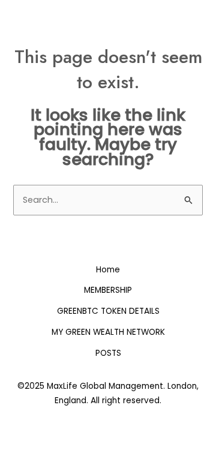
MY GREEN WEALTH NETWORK (108, 332)
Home (108, 269)
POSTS (108, 353)
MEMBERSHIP (108, 290)
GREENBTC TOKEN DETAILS (108, 311)
